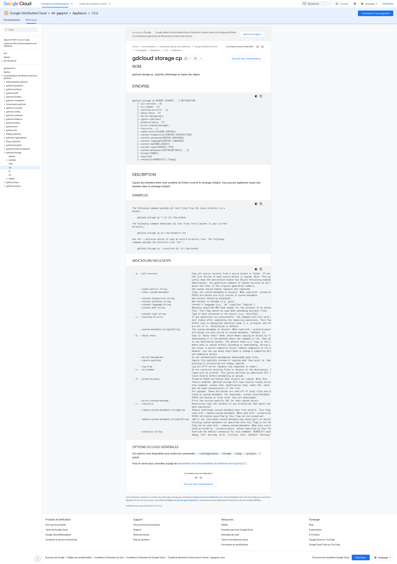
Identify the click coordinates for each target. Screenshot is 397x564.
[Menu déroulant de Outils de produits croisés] (110, 3)
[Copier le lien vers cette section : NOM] (144, 67)
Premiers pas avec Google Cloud (237, 530)
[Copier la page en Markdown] (195, 58)
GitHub (224, 525)
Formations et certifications (234, 544)
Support (137, 530)
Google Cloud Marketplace (58, 534)
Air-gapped (59, 13)
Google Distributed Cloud (28, 13)
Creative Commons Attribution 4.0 (207, 497)
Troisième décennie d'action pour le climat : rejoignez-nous (196, 557)
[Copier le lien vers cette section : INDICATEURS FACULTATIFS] (174, 261)
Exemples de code (230, 534)
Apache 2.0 (131, 500)
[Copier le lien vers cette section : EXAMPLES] (151, 195)
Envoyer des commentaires (246, 58)
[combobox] (316, 4)
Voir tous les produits (55, 525)
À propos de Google (55, 557)
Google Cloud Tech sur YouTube (324, 544)
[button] (20, 61)
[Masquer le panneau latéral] (37, 558)
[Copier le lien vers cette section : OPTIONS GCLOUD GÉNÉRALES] (181, 447)
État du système (141, 539)
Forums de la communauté (146, 525)
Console (343, 3)
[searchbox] (21, 29)
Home (135, 46)
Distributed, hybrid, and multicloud (175, 46)
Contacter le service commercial (61, 539)
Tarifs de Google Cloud (56, 530)
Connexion (387, 3)
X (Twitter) (314, 534)
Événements (315, 530)
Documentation (12, 19)
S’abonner (360, 557)
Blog (311, 525)
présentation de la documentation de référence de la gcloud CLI (212, 463)
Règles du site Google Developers (182, 500)
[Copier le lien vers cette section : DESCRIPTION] (159, 175)
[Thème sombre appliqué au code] (256, 96)
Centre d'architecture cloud (234, 539)
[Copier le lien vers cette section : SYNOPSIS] (152, 86)
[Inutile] (262, 46)
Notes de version (141, 534)
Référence (31, 19)
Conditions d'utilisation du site (108, 557)
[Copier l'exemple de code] (261, 96)
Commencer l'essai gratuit (376, 13)
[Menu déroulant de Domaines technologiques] (72, 3)
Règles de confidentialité (79, 557)
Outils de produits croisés (93, 3)
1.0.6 (94, 13)
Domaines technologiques (55, 3)
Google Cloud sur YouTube (322, 539)
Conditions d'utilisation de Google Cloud (145, 557)
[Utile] (257, 46)
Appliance (80, 13)
